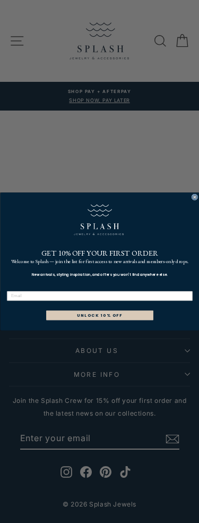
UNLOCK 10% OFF (99, 315)
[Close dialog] (194, 197)
